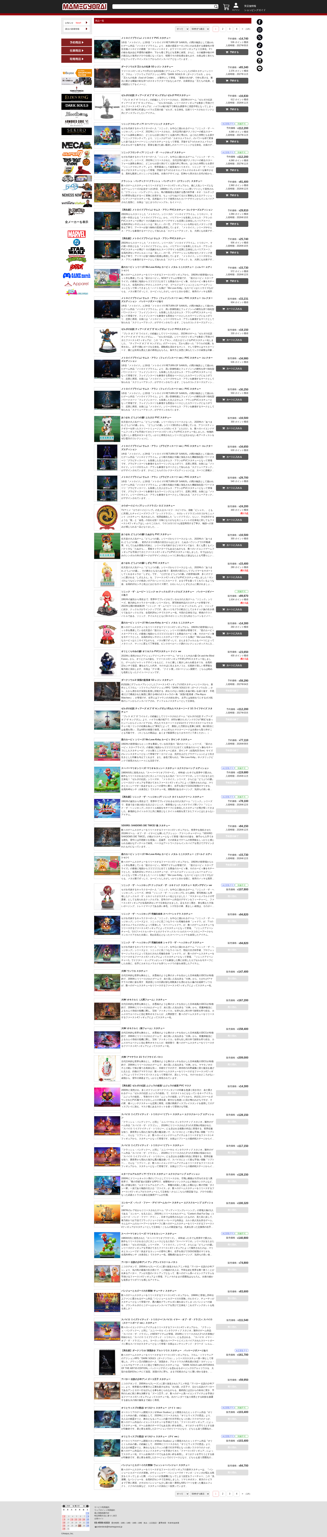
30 (64, 1529)
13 (80, 1519)
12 (76, 1519)
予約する (234, 52)
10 (68, 1519)
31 (68, 1529)
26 (76, 1526)
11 (72, 1519)
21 (84, 1523)
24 (68, 1526)
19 (76, 1523)
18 (72, 1523)
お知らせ (73, 23)
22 (88, 1523)
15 (88, 1519)
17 (68, 1523)
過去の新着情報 (72, 29)
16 (64, 1523)
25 (72, 1526)
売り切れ (232, 896)
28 (84, 1526)
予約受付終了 (232, 690)
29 (88, 1526)
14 (84, 1519)
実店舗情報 (250, 6)
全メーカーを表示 (76, 222)
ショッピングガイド (255, 10)
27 (80, 1526)
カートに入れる (234, 309)
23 (64, 1526)
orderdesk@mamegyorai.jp (109, 1527)
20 (80, 1523)
